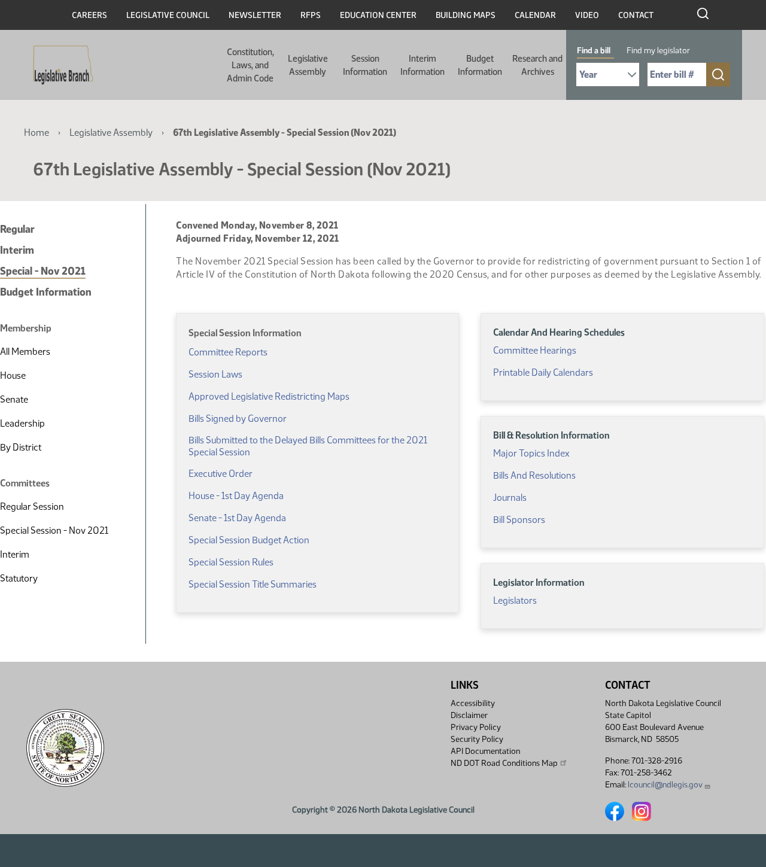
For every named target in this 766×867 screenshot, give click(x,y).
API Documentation (485, 751)
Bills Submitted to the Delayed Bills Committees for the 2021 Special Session (308, 446)
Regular (17, 229)
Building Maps (466, 15)
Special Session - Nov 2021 (54, 530)
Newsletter (255, 15)
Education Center (378, 15)
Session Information (365, 65)
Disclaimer (469, 715)
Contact (635, 15)
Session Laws (215, 374)
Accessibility (473, 703)
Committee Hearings (534, 350)
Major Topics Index (531, 453)
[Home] (59, 65)
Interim (17, 250)
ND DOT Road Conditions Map (504, 763)
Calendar (535, 15)
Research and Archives (537, 65)
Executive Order (221, 473)
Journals (510, 497)
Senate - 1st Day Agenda (237, 518)
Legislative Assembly (308, 65)
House (13, 375)
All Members (25, 351)
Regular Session (32, 506)
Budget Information (480, 65)
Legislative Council (167, 15)
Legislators (515, 600)
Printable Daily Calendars (543, 372)
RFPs (310, 15)
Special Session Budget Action (249, 540)
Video (587, 15)
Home (36, 132)
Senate (14, 399)
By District (20, 447)
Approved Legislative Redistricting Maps (269, 396)
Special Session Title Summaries (253, 584)
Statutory (19, 578)
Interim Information (422, 65)
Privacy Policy (476, 727)
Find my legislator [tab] (658, 50)
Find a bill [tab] (593, 50)
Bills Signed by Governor (238, 418)
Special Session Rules (231, 562)
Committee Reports (228, 352)
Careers (89, 15)
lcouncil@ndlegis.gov (665, 785)
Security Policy (477, 739)
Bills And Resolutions (534, 475)
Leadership (22, 423)
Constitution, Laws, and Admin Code (250, 65)
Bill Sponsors (519, 519)
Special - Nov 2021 (43, 271)
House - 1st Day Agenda (236, 495)
